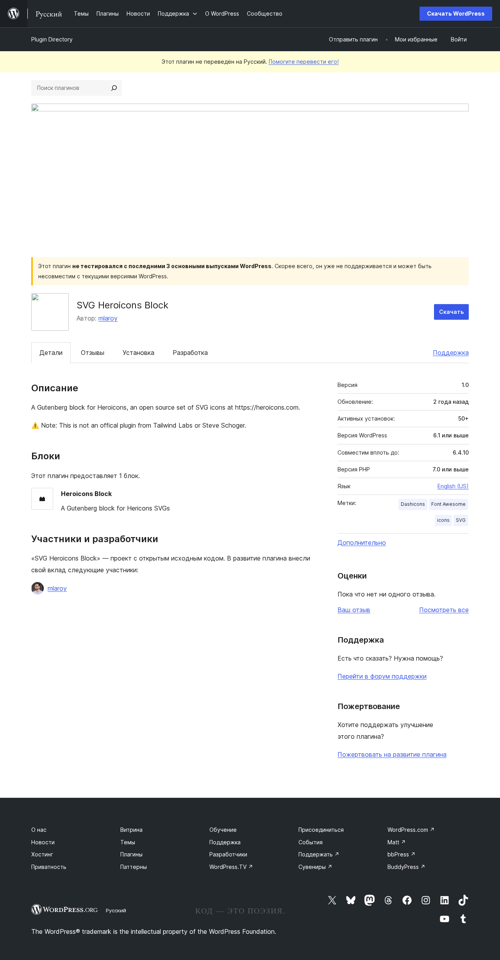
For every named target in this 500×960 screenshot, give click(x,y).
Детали (50, 352)
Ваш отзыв (354, 610)
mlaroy (108, 318)
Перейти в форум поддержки (382, 676)
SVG (461, 520)
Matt (397, 842)
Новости (43, 842)
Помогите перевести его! (304, 61)
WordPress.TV (231, 866)
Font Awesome (448, 504)
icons (443, 520)
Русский (116, 910)
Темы (127, 842)
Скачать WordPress (456, 13)
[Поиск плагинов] (114, 88)
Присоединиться (321, 829)
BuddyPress (406, 866)
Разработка (190, 352)
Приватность (48, 866)
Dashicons (413, 504)
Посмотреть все (444, 610)
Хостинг (42, 854)
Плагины (131, 854)
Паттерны (133, 866)
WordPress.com (411, 829)
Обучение (223, 829)
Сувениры (315, 866)
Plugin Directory (52, 39)
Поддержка (451, 352)
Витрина (131, 829)
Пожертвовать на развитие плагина (392, 754)
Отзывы (92, 352)
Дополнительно (362, 542)
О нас (38, 829)
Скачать (451, 311)
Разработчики (228, 854)
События (310, 842)
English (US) (453, 486)
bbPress (402, 854)
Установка (138, 352)
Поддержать (318, 854)
